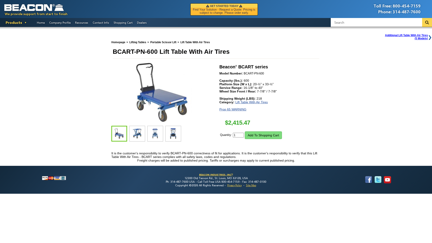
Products (14, 22)
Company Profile (60, 22)
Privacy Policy (234, 185)
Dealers (142, 22)
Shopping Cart (123, 22)
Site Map (251, 185)
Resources (81, 22)
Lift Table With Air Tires (251, 102)
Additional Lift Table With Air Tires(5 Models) (406, 37)
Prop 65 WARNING (232, 109)
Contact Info (101, 22)
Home (41, 22)
